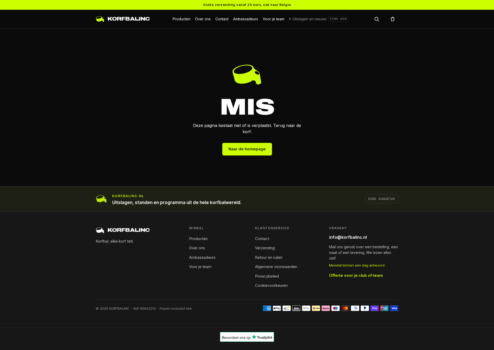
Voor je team (273, 19)
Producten (181, 19)
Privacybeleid (267, 276)
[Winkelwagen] (392, 19)
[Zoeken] (376, 19)
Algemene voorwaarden (276, 266)
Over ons (203, 19)
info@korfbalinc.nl (348, 237)
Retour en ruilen (269, 257)
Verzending (265, 247)
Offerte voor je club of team (356, 275)
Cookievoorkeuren (271, 285)
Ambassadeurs (245, 19)
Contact (221, 19)
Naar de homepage (247, 148)
